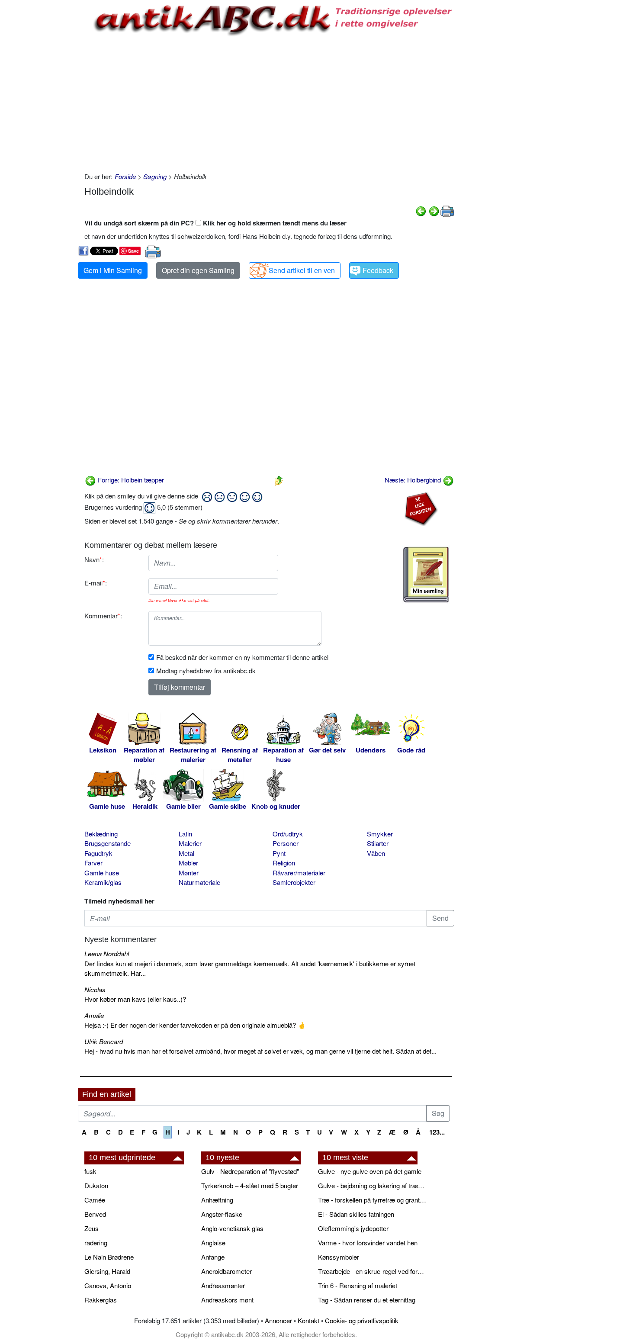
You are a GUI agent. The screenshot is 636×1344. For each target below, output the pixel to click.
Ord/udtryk (288, 833)
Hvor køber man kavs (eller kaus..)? (135, 998)
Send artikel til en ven (302, 270)
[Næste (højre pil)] (433, 210)
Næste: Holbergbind (414, 479)
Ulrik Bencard (103, 1041)
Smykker (380, 833)
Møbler (188, 862)
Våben (376, 853)
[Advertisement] (41, 130)
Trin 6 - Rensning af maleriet (357, 1285)
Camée (94, 1199)
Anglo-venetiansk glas (232, 1228)
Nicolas (95, 989)
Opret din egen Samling (198, 270)
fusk (90, 1171)
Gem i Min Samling (113, 270)
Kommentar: (103, 615)
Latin (185, 833)
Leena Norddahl (106, 953)
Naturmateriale (199, 882)
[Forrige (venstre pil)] (420, 210)
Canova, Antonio (107, 1285)
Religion (284, 862)
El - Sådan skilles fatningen (356, 1214)
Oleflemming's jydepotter (353, 1228)
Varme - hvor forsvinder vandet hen (368, 1242)
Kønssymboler (338, 1256)
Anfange (213, 1256)
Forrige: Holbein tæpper (130, 479)
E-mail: (95, 582)
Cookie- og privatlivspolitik (361, 1320)
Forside (125, 176)
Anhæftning (217, 1199)
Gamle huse (101, 872)
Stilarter (378, 843)
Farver (93, 862)
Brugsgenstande (107, 843)
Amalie (94, 1015)
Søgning (155, 176)
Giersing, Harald (107, 1271)
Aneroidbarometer (226, 1271)
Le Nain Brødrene (109, 1256)
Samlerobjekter (294, 882)
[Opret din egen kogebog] (426, 574)
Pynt (279, 853)
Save (133, 251)
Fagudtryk (98, 853)
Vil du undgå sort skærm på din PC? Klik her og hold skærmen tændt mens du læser (215, 223)
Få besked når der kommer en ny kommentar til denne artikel (242, 657)
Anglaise (213, 1242)
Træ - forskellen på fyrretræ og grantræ (372, 1199)
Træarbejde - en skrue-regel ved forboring (372, 1271)
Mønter (189, 872)
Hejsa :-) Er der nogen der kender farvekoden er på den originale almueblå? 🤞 (195, 1024)
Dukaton (96, 1185)
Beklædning (101, 833)
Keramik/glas (103, 882)
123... (437, 1132)
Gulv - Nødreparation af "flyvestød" (250, 1171)
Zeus (91, 1228)
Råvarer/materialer (299, 872)
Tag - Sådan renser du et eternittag (366, 1299)
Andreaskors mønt (227, 1299)
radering (95, 1242)
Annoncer (278, 1320)
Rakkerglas (100, 1299)
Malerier (190, 843)
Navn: (94, 559)
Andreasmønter (223, 1285)
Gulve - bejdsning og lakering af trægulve (372, 1185)
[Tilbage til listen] (278, 479)
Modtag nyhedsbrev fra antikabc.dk (206, 670)
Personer (286, 843)
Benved (95, 1214)
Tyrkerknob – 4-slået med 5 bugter (249, 1185)
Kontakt (308, 1320)
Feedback (378, 270)
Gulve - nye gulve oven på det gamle (369, 1171)
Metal (186, 853)
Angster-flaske (221, 1214)
